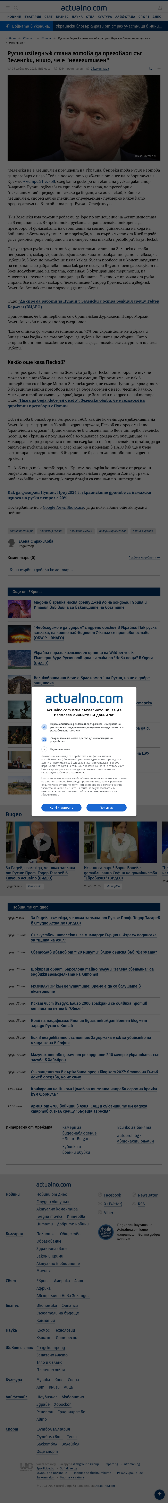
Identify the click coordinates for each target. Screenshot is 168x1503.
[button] (84, 749)
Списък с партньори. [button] (72, 772)
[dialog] (84, 751)
